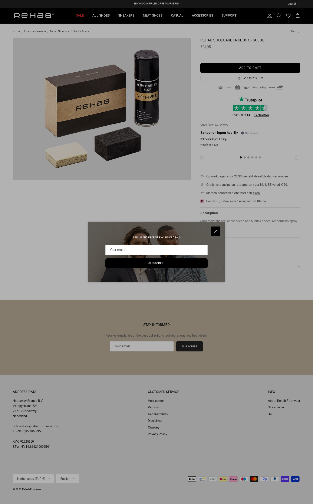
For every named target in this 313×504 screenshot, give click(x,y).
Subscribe (156, 263)
